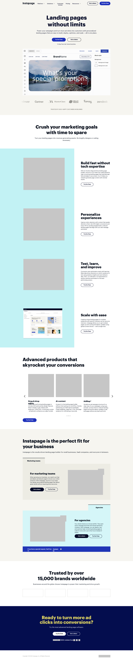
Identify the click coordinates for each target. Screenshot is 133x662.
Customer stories (60, 4)
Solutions (50, 3)
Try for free (105, 3)
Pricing (68, 3)
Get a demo (92, 3)
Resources (75, 3)
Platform (40, 3)
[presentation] (25, 396)
